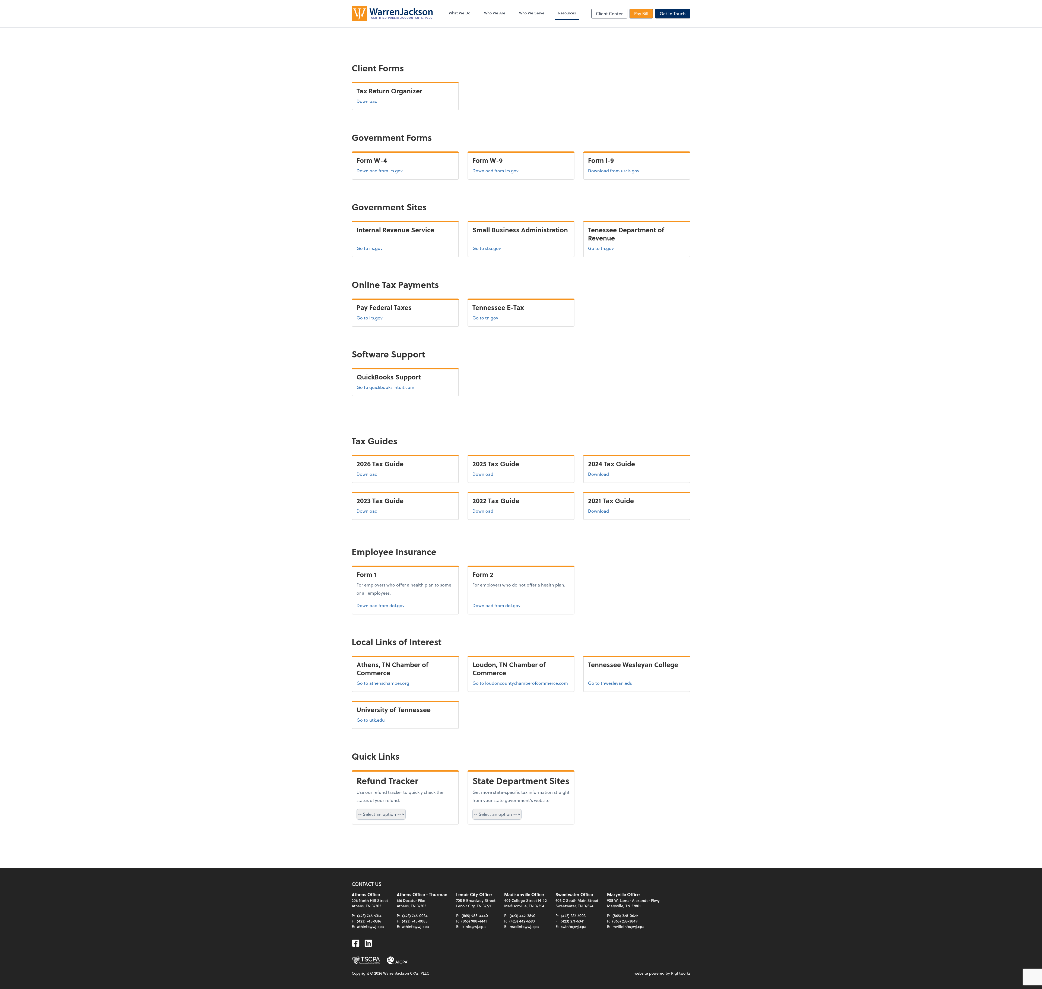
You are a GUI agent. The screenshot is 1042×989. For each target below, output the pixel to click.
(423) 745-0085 (414, 921)
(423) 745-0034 (415, 915)
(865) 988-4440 (475, 915)
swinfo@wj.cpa (573, 926)
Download (367, 101)
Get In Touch (673, 13)
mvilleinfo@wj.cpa (628, 926)
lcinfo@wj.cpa (474, 926)
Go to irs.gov (370, 248)
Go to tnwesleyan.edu (610, 683)
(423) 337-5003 (573, 915)
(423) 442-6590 (522, 921)
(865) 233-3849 (624, 921)
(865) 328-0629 (625, 915)
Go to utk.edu (371, 720)
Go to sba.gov (486, 248)
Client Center (609, 13)
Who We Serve (531, 13)
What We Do (459, 13)
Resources (567, 13)
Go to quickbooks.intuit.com (385, 387)
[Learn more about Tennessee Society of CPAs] (366, 960)
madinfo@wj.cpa (524, 926)
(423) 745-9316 (369, 921)
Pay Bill (641, 13)
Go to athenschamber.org (383, 683)
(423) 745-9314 (369, 915)
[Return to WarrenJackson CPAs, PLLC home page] (392, 13)
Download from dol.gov (381, 605)
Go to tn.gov (601, 248)
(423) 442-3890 (522, 915)
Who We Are (494, 13)
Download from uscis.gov (613, 170)
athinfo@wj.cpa (370, 926)
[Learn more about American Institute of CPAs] (397, 960)
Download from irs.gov (380, 170)
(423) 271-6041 (572, 921)
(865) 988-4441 (474, 921)
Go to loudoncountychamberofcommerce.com (520, 683)
